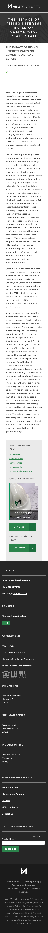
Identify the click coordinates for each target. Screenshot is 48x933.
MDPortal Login (10, 807)
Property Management (21, 471)
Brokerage (14, 454)
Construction (16, 458)
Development (16, 463)
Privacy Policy (32, 881)
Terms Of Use (14, 881)
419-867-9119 (14, 587)
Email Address (9, 839)
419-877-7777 (20, 593)
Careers (6, 801)
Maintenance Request (13, 794)
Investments (15, 467)
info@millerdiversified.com (16, 580)
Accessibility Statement (24, 885)
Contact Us (7, 814)
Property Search (10, 787)
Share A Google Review (14, 616)
